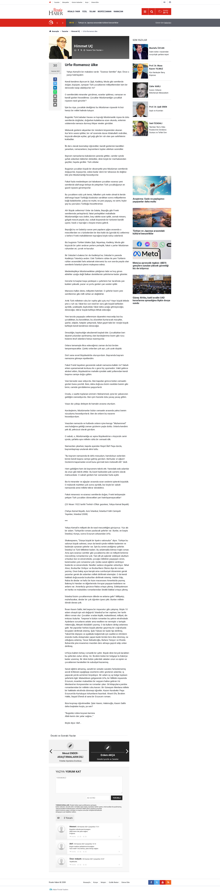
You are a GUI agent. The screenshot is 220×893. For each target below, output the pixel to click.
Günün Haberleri (77, 2)
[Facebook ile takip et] (151, 882)
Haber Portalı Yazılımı (60, 889)
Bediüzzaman (104, 11)
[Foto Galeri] (170, 2)
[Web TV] (164, 2)
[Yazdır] (55, 100)
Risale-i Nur (74, 11)
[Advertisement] (38, 67)
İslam (92, 11)
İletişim (103, 882)
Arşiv (86, 2)
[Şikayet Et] (119, 836)
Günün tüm (163, 23)
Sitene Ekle (95, 2)
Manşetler (65, 2)
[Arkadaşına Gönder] (55, 96)
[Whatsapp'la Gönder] (55, 92)
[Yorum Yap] (55, 105)
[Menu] (145, 11)
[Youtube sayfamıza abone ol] (162, 882)
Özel (84, 11)
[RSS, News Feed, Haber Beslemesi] (168, 882)
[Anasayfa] (50, 2)
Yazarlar (56, 2)
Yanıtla (73, 836)
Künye (95, 882)
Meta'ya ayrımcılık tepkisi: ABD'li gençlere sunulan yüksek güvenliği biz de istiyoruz (107, 22)
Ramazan (118, 11)
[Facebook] (55, 79)
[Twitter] (55, 83)
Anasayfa (86, 882)
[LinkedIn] (55, 88)
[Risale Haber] (56, 11)
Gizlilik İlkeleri (114, 882)
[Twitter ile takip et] (157, 882)
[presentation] (57, 22)
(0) (80, 836)
